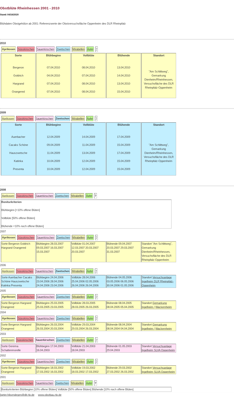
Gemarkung (159, 303)
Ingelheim (148, 281)
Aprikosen (8, 118)
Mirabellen (78, 49)
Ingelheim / (148, 307)
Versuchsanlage (162, 277)
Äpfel (90, 49)
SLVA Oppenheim (164, 350)
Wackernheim (163, 307)
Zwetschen (63, 49)
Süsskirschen (26, 49)
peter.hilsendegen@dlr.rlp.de (17, 394)
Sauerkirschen (45, 49)
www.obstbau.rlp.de (49, 394)
